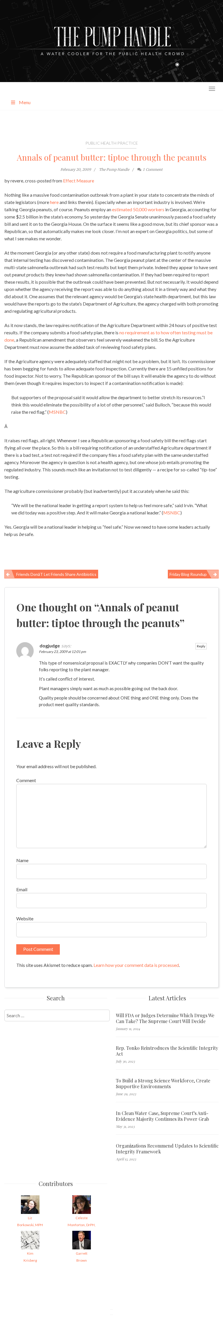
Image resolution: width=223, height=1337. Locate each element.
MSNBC (57, 412)
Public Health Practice (111, 143)
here (54, 202)
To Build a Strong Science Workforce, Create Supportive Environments (163, 1083)
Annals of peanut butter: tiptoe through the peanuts (111, 157)
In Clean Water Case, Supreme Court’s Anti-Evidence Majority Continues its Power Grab (162, 1116)
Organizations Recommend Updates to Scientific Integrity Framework (167, 1149)
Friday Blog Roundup (188, 574)
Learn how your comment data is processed (136, 965)
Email (21, 889)
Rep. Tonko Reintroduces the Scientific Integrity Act (167, 1051)
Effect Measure (78, 180)
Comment (26, 780)
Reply (201, 646)
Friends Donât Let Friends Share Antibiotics (56, 574)
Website (24, 918)
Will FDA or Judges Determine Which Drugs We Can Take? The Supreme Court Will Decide (165, 1018)
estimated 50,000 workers (138, 209)
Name (22, 860)
